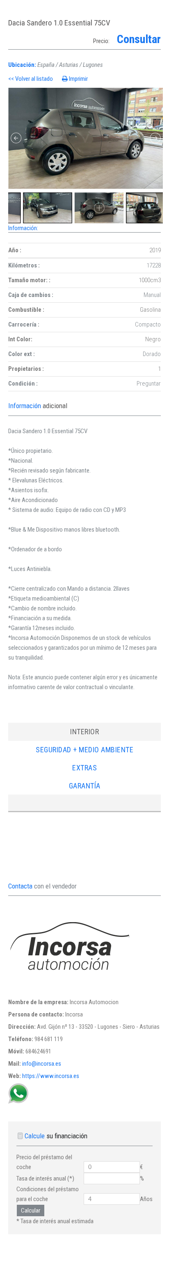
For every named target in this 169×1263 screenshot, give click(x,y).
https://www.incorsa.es (50, 1076)
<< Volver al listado (31, 78)
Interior (84, 731)
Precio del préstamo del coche (44, 1162)
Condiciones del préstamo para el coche (47, 1194)
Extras (84, 767)
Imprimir (78, 78)
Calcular (30, 1210)
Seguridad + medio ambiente (84, 749)
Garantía (84, 785)
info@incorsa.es (41, 1063)
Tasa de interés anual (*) (45, 1178)
